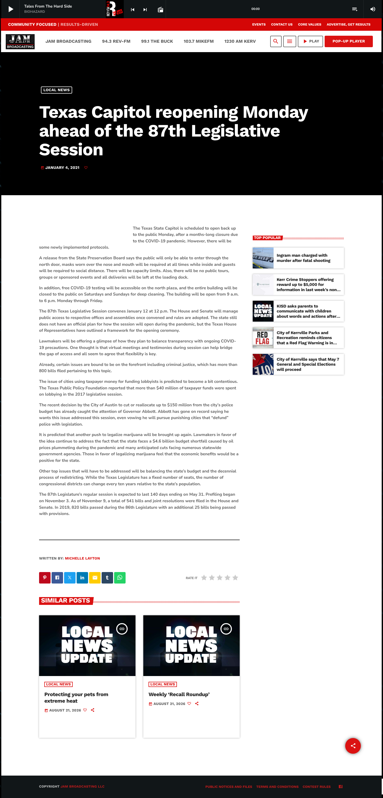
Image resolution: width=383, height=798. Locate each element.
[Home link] (20, 41)
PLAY (310, 41)
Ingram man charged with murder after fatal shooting (303, 258)
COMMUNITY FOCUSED (53, 24)
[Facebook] (340, 787)
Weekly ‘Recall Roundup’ (179, 694)
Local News (57, 90)
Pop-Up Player (348, 41)
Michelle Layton (82, 558)
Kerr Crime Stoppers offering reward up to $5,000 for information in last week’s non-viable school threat (308, 287)
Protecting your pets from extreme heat (76, 697)
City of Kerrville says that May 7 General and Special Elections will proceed (308, 364)
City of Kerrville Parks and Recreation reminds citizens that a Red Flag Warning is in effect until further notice (305, 340)
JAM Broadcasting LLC (82, 787)
